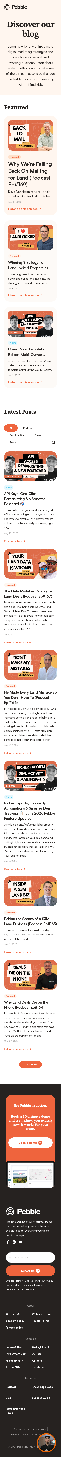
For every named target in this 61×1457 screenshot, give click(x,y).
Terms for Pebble (19, 1434)
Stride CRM (13, 1367)
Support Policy (21, 1429)
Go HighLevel (40, 1347)
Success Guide (41, 1397)
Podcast (11, 1387)
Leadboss (38, 1367)
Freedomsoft (14, 1360)
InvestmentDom (16, 1353)
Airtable (37, 1360)
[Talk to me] (46, 1442)
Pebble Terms (40, 1320)
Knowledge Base (42, 1387)
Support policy (15, 1320)
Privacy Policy (39, 1429)
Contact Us (13, 1314)
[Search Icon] (53, 442)
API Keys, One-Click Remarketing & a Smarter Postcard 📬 (25, 498)
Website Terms (41, 1314)
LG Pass (37, 1353)
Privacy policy (14, 1327)
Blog (9, 1397)
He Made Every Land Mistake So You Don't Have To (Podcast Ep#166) (30, 697)
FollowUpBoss (14, 1347)
